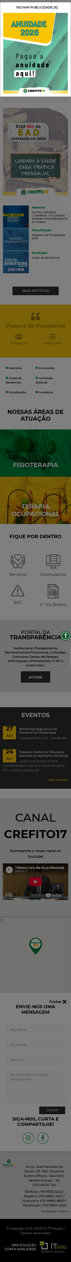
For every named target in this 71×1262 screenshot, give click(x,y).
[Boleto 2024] (35, 53)
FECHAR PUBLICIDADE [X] (37, 7)
